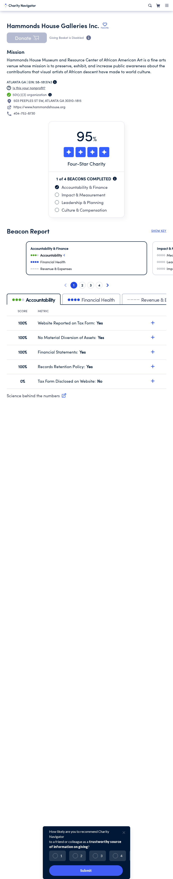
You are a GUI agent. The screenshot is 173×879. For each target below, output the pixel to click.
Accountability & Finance (85, 187)
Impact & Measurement (83, 194)
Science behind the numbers (33, 395)
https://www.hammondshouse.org (39, 107)
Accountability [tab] (40, 299)
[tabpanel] (86, 349)
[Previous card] (65, 285)
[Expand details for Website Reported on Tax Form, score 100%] (152, 322)
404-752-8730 (24, 113)
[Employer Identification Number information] (55, 82)
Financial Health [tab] (98, 299)
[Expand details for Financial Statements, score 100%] (152, 351)
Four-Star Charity (86, 164)
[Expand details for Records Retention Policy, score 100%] (152, 366)
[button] (27, 37)
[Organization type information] (50, 94)
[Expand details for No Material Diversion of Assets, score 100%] (152, 337)
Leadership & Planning (83, 202)
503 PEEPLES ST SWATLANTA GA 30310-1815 (47, 100)
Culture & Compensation (84, 209)
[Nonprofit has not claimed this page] (9, 88)
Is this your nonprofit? (29, 88)
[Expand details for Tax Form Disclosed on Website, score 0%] (152, 380)
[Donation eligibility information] (88, 37)
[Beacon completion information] (115, 179)
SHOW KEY (158, 231)
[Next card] (107, 285)
